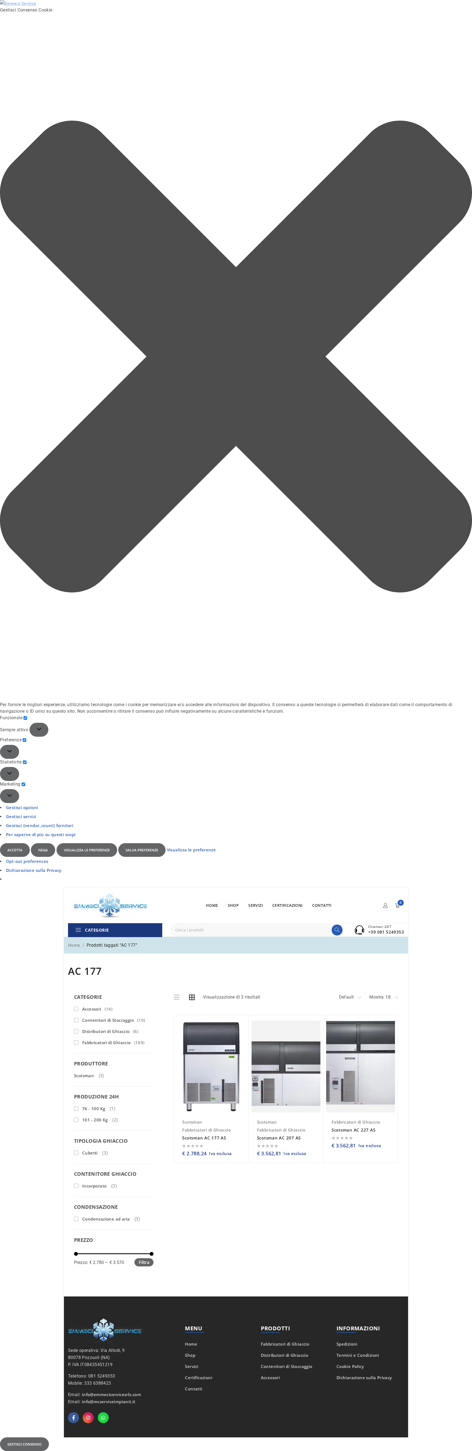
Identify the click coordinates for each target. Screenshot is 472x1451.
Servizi (191, 1366)
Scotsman (84, 1075)
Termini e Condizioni (358, 1355)
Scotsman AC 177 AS (204, 1138)
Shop (190, 1355)
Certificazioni (198, 1377)
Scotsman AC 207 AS (279, 1138)
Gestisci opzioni (22, 807)
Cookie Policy (350, 1366)
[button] (236, 357)
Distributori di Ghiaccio (110, 1031)
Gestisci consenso (24, 1444)
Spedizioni (347, 1344)
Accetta (14, 850)
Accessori (97, 1009)
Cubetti (90, 1153)
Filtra (144, 1262)
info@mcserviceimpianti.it (108, 1401)
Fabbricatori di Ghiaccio (113, 1042)
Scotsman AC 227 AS (354, 1130)
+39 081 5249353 (386, 932)
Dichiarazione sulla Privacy (33, 870)
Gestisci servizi (21, 816)
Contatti (193, 1388)
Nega (43, 850)
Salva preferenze (142, 850)
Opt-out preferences (27, 861)
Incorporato (94, 1186)
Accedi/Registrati (385, 905)
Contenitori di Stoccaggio (113, 1020)
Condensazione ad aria (106, 1219)
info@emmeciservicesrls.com (111, 1394)
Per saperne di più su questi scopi (41, 834)
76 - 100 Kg (93, 1108)
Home (74, 945)
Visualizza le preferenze (87, 850)
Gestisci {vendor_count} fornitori (39, 825)
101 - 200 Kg (95, 1120)
